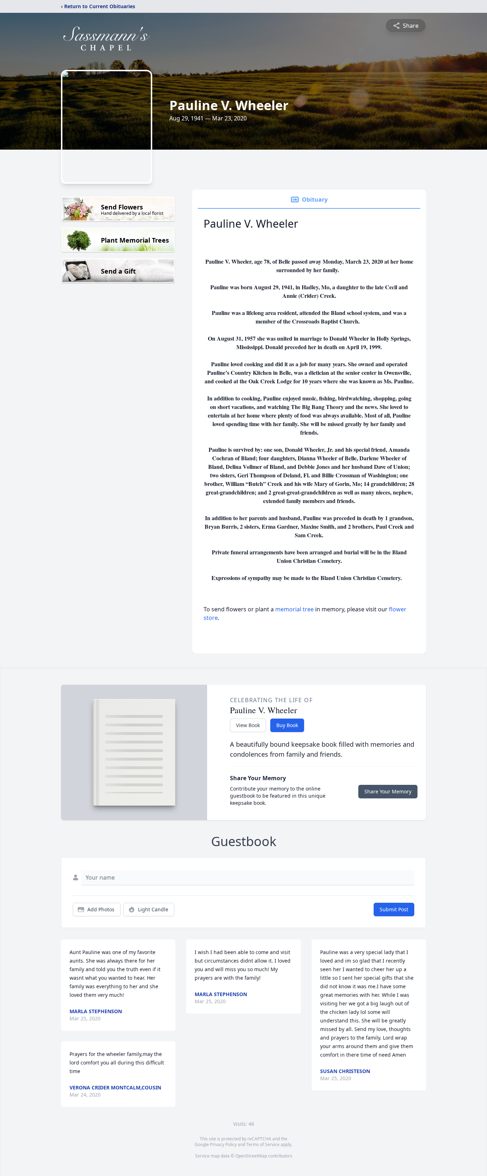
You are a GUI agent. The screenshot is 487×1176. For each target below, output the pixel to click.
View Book (248, 725)
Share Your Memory (387, 791)
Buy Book (287, 725)
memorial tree (294, 609)
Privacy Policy (223, 1144)
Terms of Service (263, 1144)
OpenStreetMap (251, 1156)
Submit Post (394, 909)
